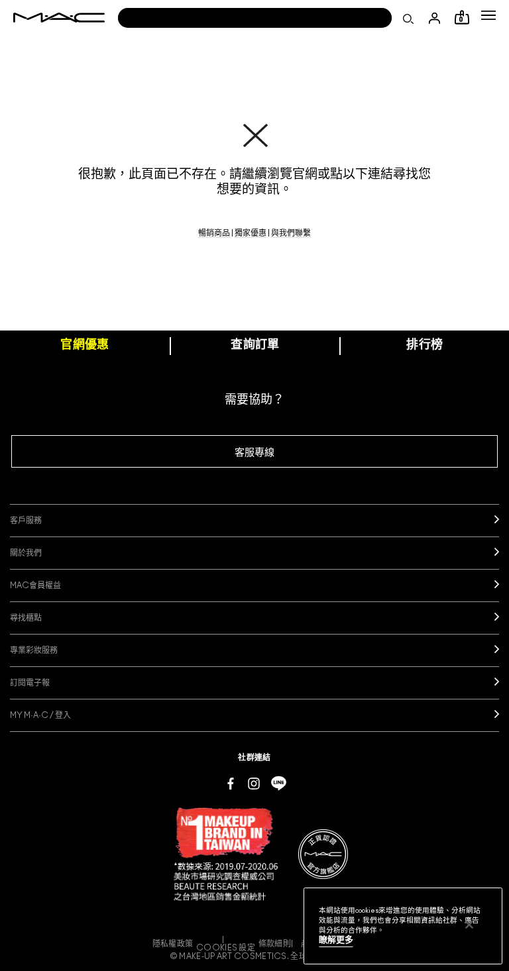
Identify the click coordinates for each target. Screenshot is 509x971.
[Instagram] (254, 783)
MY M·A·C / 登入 (40, 715)
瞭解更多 (336, 940)
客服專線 (254, 453)
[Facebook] (231, 783)
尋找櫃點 (26, 618)
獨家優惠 (250, 233)
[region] (403, 926)
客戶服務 (26, 521)
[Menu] (488, 15)
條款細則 (274, 944)
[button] (488, 15)
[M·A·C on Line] (278, 783)
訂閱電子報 (30, 683)
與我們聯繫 (291, 233)
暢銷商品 (214, 233)
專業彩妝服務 (34, 650)
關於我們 (26, 553)
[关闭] (469, 924)
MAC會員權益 (35, 585)
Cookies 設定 (225, 948)
